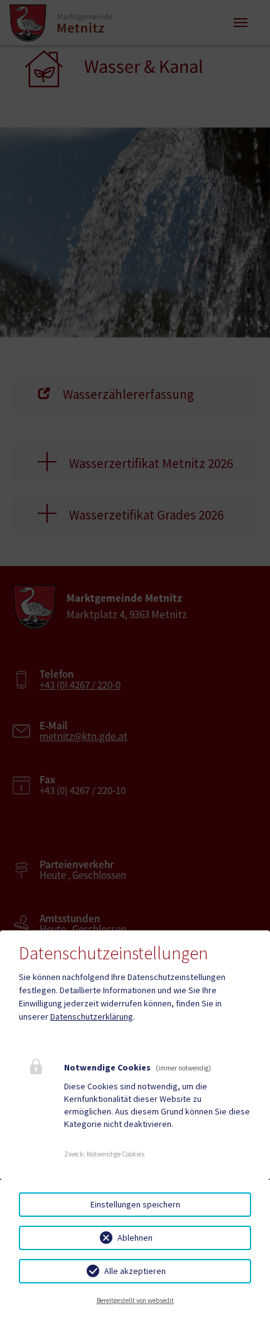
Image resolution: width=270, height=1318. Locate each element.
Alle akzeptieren (135, 1271)
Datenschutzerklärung (91, 1016)
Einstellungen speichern (135, 1204)
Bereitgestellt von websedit (135, 1300)
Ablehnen (135, 1237)
